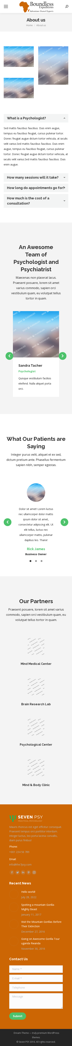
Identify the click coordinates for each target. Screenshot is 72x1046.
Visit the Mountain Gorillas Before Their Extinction (41, 924)
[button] (9, 356)
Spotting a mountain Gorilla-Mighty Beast (38, 907)
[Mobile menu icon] (6, 6)
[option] (36, 354)
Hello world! (28, 892)
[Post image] (13, 894)
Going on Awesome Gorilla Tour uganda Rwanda (40, 941)
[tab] (36, 118)
